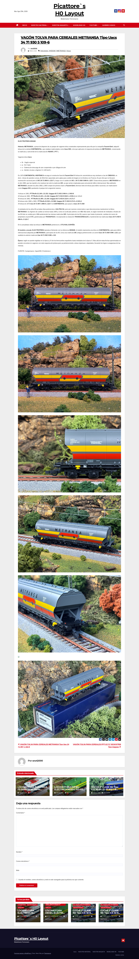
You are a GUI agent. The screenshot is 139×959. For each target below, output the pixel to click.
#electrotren (44, 51)
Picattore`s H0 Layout (31, 939)
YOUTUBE (93, 25)
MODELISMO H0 (79, 25)
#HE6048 (52, 51)
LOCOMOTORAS (22, 904)
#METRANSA (61, 51)
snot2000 (34, 48)
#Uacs (68, 51)
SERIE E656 (21, 907)
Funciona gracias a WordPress (22, 953)
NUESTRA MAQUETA (60, 25)
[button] (124, 25)
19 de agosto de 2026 (27, 916)
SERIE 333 (48, 907)
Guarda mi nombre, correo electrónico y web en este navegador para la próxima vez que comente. (51, 879)
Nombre (19, 852)
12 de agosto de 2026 (82, 916)
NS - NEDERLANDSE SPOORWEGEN (81, 904)
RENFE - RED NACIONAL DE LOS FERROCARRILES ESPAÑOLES (53, 904)
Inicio (24, 25)
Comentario (20, 813)
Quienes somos (108, 25)
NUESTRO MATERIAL (39, 25)
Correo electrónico (22, 861)
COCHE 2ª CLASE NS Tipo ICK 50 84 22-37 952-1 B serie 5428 (104, 789)
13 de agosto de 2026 (54, 916)
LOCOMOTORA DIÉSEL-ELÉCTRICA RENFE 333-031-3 (69, 789)
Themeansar (47, 953)
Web (17, 870)
